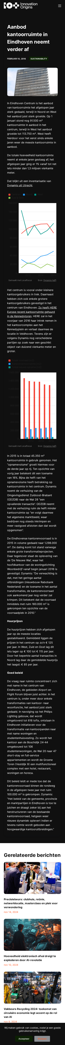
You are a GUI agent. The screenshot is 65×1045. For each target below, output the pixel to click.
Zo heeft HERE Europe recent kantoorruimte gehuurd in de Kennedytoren (32, 312)
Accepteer (23, 1038)
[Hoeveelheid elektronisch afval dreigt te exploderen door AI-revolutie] (32, 935)
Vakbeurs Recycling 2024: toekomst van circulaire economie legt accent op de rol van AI (30, 1013)
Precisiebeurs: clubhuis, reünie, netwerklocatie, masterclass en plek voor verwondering (31, 903)
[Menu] (59, 5)
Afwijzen (42, 1038)
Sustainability (38, 58)
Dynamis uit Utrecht (19, 185)
